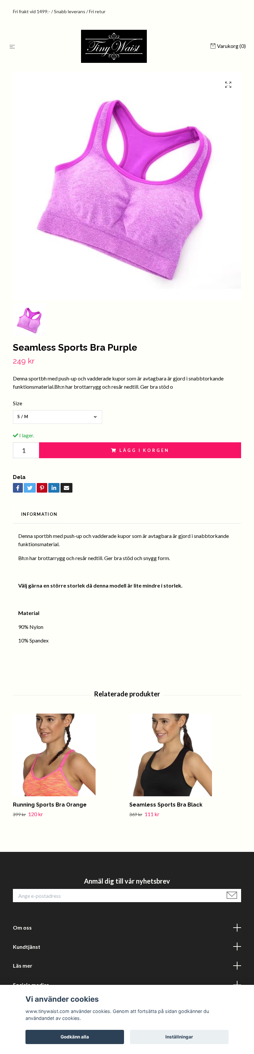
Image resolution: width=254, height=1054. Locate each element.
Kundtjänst (26, 947)
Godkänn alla (75, 1036)
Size (17, 403)
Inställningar (179, 1036)
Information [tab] (39, 514)
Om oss (22, 927)
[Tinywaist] (114, 46)
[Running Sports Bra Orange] (68, 755)
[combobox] (57, 417)
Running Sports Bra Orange (50, 805)
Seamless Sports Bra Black (165, 805)
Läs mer (22, 965)
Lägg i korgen (144, 450)
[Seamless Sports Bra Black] (185, 755)
